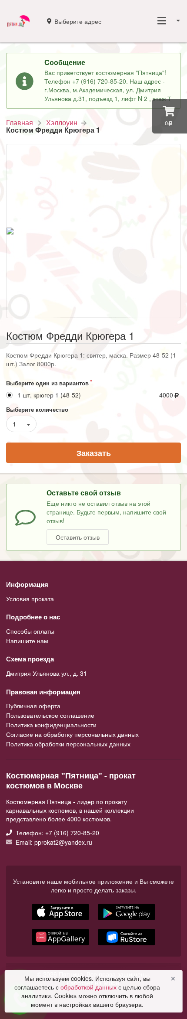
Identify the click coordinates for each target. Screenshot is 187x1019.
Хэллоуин (61, 122)
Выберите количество (37, 409)
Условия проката (30, 598)
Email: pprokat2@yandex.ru (53, 842)
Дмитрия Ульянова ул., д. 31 (46, 673)
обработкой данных (89, 987)
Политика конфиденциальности (51, 724)
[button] (61, 946)
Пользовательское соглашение (50, 715)
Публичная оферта (33, 706)
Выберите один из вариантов (47, 383)
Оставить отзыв (78, 537)
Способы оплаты (30, 631)
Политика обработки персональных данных (68, 743)
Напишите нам (27, 640)
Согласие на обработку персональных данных (72, 734)
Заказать (94, 453)
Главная (19, 122)
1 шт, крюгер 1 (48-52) (49, 395)
